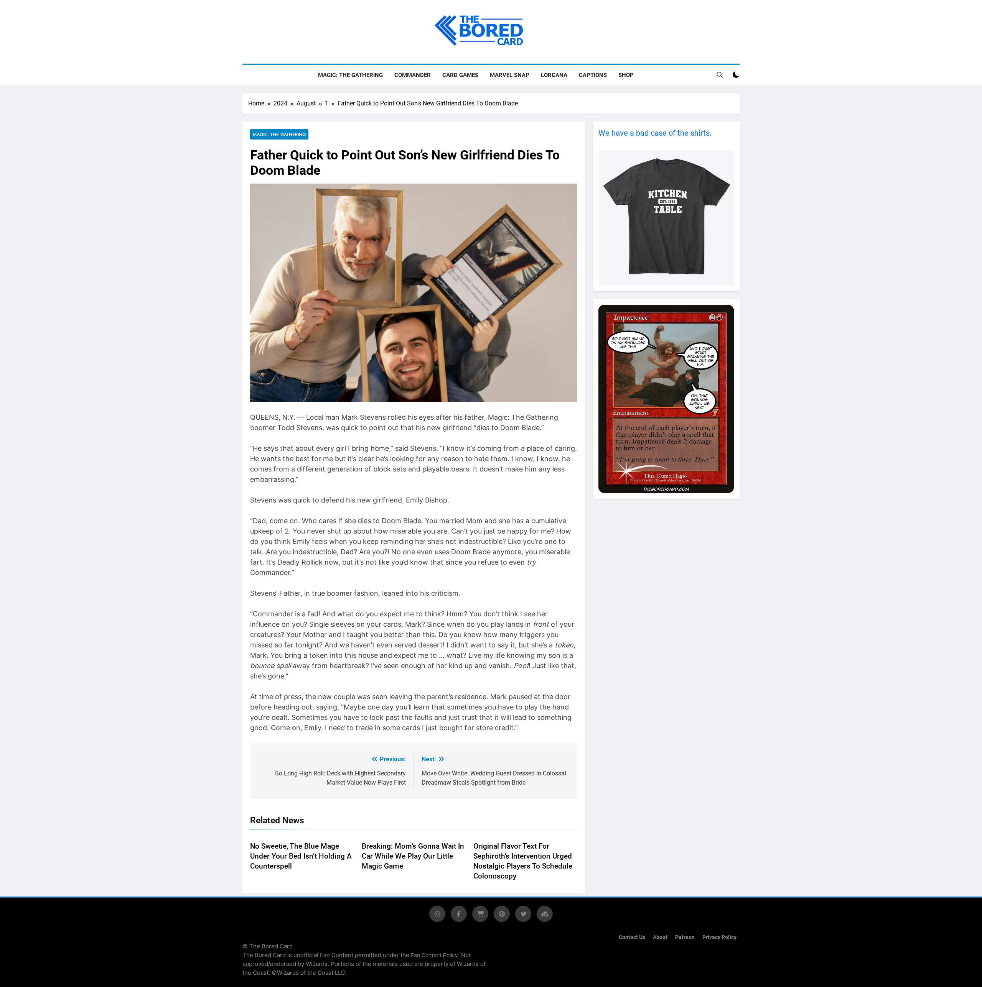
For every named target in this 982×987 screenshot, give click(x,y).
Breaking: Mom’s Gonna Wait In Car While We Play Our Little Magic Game (413, 856)
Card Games (460, 75)
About (660, 937)
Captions (593, 75)
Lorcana (554, 75)
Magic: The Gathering (350, 75)
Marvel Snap (509, 75)
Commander (412, 75)
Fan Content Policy (434, 955)
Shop (626, 75)
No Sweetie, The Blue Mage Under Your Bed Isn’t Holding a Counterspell (301, 856)
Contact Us (632, 937)
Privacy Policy (719, 937)
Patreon (685, 937)
